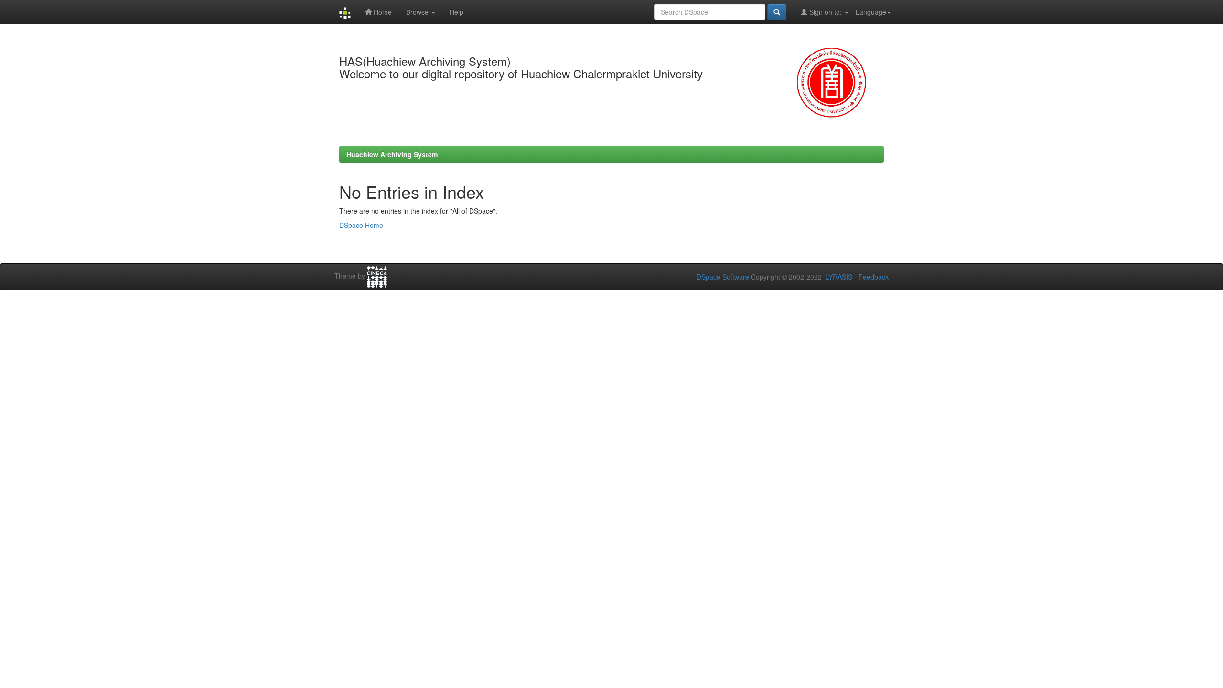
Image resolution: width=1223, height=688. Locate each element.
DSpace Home (361, 225)
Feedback (873, 276)
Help (456, 12)
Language (871, 12)
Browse (418, 12)
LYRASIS (839, 276)
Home (382, 12)
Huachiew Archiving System (392, 154)
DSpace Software (723, 276)
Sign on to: (825, 12)
